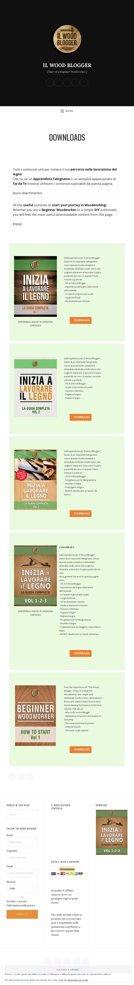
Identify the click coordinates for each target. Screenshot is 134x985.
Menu (69, 111)
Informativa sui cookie (77, 980)
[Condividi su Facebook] (12, 777)
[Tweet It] (21, 777)
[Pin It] (30, 777)
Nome (10, 835)
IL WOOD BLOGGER (67, 65)
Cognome (12, 850)
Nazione (11, 881)
